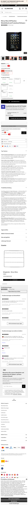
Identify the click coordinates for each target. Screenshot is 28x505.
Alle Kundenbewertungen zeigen (15, 323)
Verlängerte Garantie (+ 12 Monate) (13, 113)
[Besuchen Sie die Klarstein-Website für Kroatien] (12, 478)
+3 (23, 80)
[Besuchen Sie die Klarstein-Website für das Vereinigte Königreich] (17, 475)
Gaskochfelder (3, 431)
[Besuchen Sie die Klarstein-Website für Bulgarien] (17, 478)
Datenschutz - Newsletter (17, 394)
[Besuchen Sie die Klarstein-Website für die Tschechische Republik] (4, 478)
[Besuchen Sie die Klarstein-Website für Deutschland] (2, 475)
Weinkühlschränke (12, 16)
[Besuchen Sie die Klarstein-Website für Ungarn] (7, 478)
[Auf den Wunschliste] (26, 20)
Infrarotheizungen (4, 417)
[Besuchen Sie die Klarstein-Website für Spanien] (15, 475)
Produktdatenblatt (4, 65)
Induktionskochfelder (5, 429)
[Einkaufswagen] (26, 8)
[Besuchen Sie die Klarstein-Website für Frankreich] (9, 475)
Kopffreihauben (4, 415)
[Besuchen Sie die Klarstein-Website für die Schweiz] (7, 475)
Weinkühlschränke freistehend (22, 16)
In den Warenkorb (15, 101)
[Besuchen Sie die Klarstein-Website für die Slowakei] (2, 478)
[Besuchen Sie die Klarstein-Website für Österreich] (4, 475)
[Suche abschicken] (2, 12)
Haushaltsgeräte (4, 16)
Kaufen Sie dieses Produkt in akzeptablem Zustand (11, 128)
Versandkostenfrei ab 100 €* (22, 5)
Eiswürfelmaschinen (5, 419)
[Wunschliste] (23, 8)
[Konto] (20, 8)
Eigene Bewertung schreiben (14, 291)
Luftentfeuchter (4, 410)
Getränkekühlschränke (5, 422)
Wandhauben (3, 426)
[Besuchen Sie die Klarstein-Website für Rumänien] (15, 478)
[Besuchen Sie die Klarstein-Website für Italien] (12, 475)
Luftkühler (3, 424)
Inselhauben (3, 412)
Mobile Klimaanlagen (5, 408)
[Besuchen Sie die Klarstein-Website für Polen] (9, 478)
